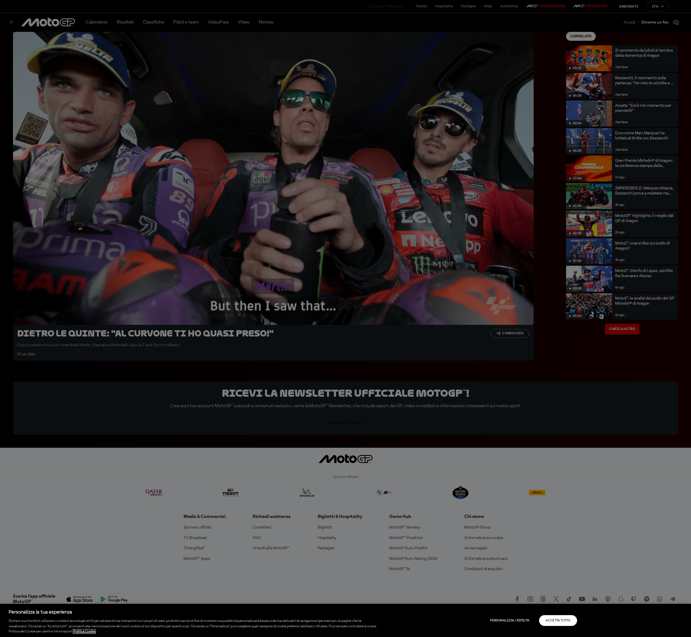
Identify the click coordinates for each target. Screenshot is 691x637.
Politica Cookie (84, 631)
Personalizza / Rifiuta (509, 620)
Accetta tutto (558, 620)
